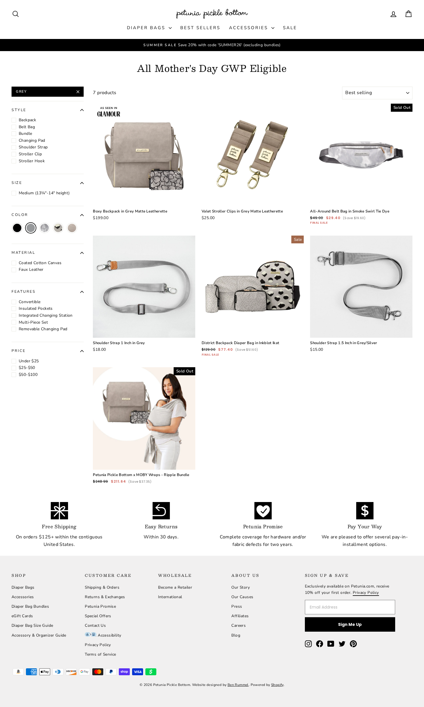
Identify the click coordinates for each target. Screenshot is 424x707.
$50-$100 (28, 374)
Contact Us (95, 625)
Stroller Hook (32, 161)
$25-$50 (27, 368)
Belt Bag (27, 127)
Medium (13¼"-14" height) (44, 193)
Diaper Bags (147, 28)
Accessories (249, 28)
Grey (21, 91)
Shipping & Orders (102, 587)
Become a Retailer (175, 587)
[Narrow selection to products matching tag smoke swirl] (44, 228)
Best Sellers (200, 28)
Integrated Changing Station (46, 315)
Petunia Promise (100, 606)
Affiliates (240, 616)
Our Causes (242, 597)
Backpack (27, 120)
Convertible (29, 302)
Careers (238, 625)
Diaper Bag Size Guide (32, 625)
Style (19, 110)
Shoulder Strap (33, 147)
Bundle (25, 134)
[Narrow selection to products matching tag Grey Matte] (72, 228)
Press (236, 606)
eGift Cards (22, 616)
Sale (290, 28)
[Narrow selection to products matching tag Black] (17, 228)
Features (23, 291)
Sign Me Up (350, 624)
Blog (235, 635)
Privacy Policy (98, 645)
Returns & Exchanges (105, 597)
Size (17, 183)
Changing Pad (32, 140)
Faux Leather (31, 270)
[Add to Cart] (186, 197)
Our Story (240, 587)
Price (19, 351)
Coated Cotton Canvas (40, 263)
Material (23, 252)
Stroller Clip (30, 154)
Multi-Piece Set (33, 322)
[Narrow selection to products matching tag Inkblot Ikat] (58, 228)
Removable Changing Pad (43, 329)
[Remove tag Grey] (31, 228)
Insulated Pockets (36, 308)
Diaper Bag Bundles (30, 606)
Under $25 (29, 361)
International (170, 597)
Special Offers (98, 616)
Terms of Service (100, 654)
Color (20, 215)
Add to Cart (144, 185)
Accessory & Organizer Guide (39, 635)
